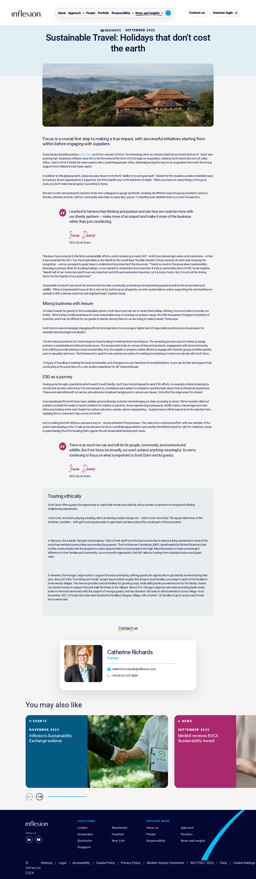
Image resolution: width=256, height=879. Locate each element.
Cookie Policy (105, 863)
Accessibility (81, 863)
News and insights (147, 13)
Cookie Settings (244, 863)
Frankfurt (118, 834)
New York (118, 841)
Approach (74, 13)
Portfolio (103, 13)
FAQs (223, 863)
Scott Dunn (85, 154)
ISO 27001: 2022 (202, 863)
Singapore (84, 847)
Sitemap (47, 863)
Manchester (120, 828)
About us (152, 828)
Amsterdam (85, 834)
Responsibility (121, 13)
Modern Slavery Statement (165, 863)
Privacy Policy (131, 863)
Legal (62, 863)
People (90, 13)
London (82, 828)
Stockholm (84, 841)
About (62, 13)
